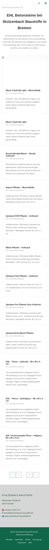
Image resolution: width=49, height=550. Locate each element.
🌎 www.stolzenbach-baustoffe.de (16, 516)
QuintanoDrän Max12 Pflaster (20, 333)
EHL (7, 93)
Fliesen (27, 539)
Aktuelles (9, 539)
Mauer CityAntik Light (16, 122)
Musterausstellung (16, 93)
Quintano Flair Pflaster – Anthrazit (22, 276)
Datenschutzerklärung (24, 534)
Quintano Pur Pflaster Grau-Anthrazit (23, 304)
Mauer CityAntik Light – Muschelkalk (23, 90)
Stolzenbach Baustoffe (10, 7)
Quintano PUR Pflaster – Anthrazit (22, 216)
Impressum (22, 542)
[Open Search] (39, 3)
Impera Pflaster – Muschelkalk (20, 187)
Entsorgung (37, 539)
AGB (30, 542)
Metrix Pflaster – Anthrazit (18, 248)
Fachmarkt (19, 539)
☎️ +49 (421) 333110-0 (11, 510)
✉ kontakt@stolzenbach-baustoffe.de (17, 513)
